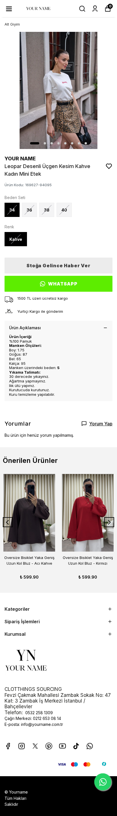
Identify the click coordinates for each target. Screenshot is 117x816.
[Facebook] (8, 746)
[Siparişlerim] (95, 8)
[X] (35, 746)
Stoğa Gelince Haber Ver (58, 265)
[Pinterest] (48, 746)
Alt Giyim (12, 24)
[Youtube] (62, 746)
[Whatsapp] (89, 746)
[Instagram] (21, 746)
